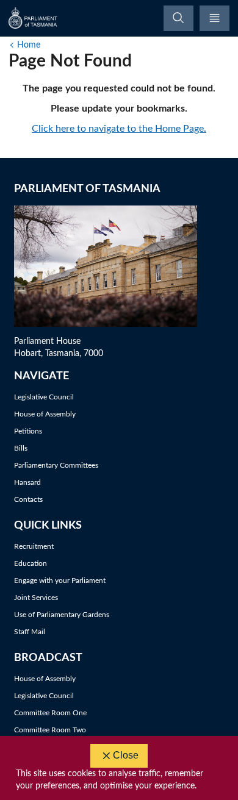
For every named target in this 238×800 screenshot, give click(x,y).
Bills (20, 448)
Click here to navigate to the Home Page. (119, 129)
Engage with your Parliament (60, 580)
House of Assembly (45, 414)
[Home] (34, 18)
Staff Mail (29, 631)
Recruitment (34, 546)
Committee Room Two (50, 730)
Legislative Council (44, 397)
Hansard (27, 482)
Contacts (28, 499)
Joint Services (36, 597)
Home (28, 45)
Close (126, 755)
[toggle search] (178, 18)
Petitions (28, 431)
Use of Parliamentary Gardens (61, 614)
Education (30, 563)
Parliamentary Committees (56, 465)
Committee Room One (50, 712)
